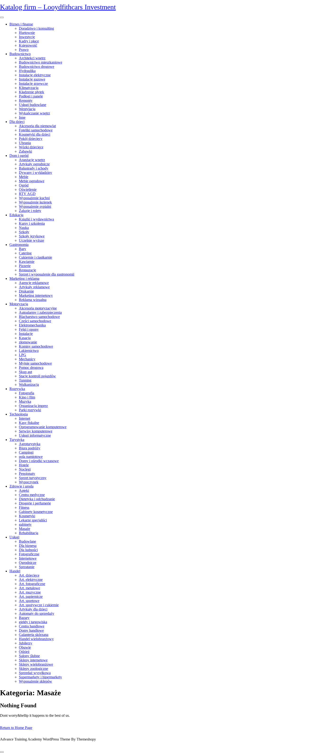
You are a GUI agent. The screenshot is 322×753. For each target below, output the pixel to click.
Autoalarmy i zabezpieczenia (40, 312)
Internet (24, 418)
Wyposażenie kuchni (34, 198)
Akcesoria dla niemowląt (37, 126)
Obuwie (25, 647)
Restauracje (27, 270)
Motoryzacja (18, 304)
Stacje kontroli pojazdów (37, 376)
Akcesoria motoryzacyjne (38, 308)
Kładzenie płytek (31, 92)
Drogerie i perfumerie (35, 503)
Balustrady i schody (33, 168)
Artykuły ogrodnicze (34, 164)
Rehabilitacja (28, 533)
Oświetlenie (28, 189)
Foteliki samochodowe (36, 130)
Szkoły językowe (32, 236)
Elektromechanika (32, 325)
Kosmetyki (27, 516)
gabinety (25, 524)
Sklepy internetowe (33, 660)
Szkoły (24, 232)
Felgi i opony (29, 329)
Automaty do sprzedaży (36, 613)
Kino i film (27, 397)
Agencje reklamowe (34, 283)
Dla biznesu (28, 546)
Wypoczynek (28, 482)
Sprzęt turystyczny (32, 478)
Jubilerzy (25, 643)
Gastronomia (19, 245)
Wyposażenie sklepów (35, 681)
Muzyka (25, 401)
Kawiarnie (26, 262)
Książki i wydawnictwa (36, 219)
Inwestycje (27, 37)
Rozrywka (17, 389)
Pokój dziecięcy (30, 139)
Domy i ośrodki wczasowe (39, 461)
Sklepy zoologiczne (33, 669)
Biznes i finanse (21, 24)
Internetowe (28, 558)
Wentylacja (27, 109)
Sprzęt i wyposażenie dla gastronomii (46, 274)
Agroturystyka (29, 444)
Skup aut (25, 372)
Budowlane (27, 541)
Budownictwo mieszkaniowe (40, 62)
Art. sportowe (29, 601)
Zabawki (25, 151)
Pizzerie (25, 266)
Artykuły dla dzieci (33, 609)
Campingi (26, 452)
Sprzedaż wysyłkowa (35, 673)
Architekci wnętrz (32, 58)
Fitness (24, 507)
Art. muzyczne (30, 592)
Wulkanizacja (29, 385)
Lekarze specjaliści (33, 520)
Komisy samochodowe (36, 346)
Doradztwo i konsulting (36, 28)
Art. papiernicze (31, 596)
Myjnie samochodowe (35, 363)
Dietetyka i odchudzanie (37, 499)
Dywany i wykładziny (35, 173)
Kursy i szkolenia (32, 223)
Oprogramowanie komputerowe (42, 427)
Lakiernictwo (29, 351)
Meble (23, 177)
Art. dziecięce (29, 575)
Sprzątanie (26, 567)
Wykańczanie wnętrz (34, 113)
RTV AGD (27, 194)
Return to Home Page (16, 728)
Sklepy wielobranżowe (36, 664)
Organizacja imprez (33, 406)
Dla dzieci (17, 122)
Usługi (14, 537)
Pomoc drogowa (31, 368)
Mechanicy (27, 359)
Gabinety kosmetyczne (36, 512)
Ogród (24, 185)
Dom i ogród (19, 156)
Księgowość (28, 45)
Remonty (26, 100)
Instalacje (26, 334)
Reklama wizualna (32, 300)
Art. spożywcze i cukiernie (39, 605)
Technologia (18, 414)
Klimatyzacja (28, 88)
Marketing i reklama (24, 279)
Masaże (24, 529)
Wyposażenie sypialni (35, 206)
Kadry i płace (29, 41)
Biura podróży (29, 448)
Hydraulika (27, 71)
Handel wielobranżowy (36, 639)
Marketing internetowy (36, 295)
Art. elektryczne (31, 580)
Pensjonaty (27, 474)
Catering (25, 253)
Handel (14, 571)
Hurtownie (27, 33)
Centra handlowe (31, 626)
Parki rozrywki (30, 410)
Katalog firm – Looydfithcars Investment (58, 7)
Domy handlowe (31, 630)
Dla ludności (28, 550)
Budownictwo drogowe (36, 67)
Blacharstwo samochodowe (39, 317)
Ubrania (25, 143)
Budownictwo (20, 54)
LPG (22, 355)
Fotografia (26, 393)
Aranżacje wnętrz (32, 160)
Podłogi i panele (31, 96)
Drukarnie (26, 291)
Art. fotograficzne (32, 584)
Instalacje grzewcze (33, 83)
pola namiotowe (31, 457)
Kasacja (25, 338)
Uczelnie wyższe (31, 240)
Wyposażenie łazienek (35, 202)
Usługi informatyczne (35, 435)
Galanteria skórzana (33, 635)
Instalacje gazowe (32, 79)
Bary (22, 249)
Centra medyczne (32, 495)
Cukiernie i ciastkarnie (35, 257)
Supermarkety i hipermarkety (40, 677)
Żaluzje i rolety (30, 211)
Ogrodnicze (27, 563)
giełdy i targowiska (33, 622)
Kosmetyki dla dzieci (34, 134)
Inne (22, 117)
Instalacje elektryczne (35, 75)
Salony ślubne (29, 656)
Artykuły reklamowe (34, 287)
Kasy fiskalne (29, 423)
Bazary (24, 618)
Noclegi (25, 469)
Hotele (24, 465)
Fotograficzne (29, 554)
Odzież (24, 652)
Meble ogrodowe (31, 181)
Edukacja (16, 215)
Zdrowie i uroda (21, 486)
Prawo (24, 50)
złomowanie (28, 342)
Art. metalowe (29, 588)
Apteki (24, 490)
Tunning (25, 380)
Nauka (24, 228)
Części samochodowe (35, 321)
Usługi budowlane (32, 105)
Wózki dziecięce (31, 147)
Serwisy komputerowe (35, 431)
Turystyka (16, 440)
